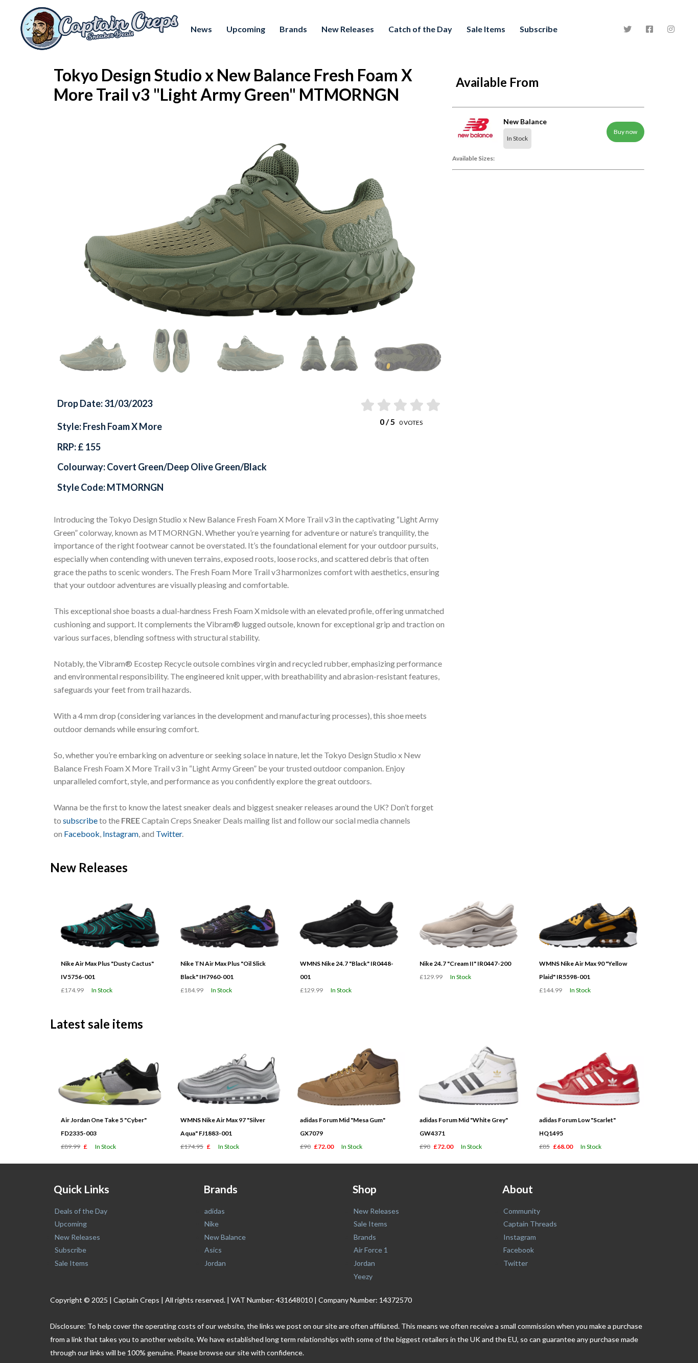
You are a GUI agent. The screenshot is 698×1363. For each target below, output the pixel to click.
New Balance (225, 1237)
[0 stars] (357, 405)
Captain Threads (530, 1223)
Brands (293, 29)
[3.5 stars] (416, 405)
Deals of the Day (81, 1211)
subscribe (80, 820)
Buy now (625, 131)
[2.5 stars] (399, 405)
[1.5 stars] (383, 405)
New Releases (347, 29)
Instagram (120, 833)
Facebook (82, 833)
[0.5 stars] (366, 405)
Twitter (169, 833)
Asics (213, 1249)
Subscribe (538, 29)
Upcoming (245, 29)
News (201, 29)
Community (521, 1211)
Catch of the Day (420, 29)
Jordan (215, 1263)
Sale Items (486, 29)
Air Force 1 (371, 1249)
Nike (211, 1223)
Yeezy (363, 1276)
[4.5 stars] (432, 405)
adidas (214, 1211)
